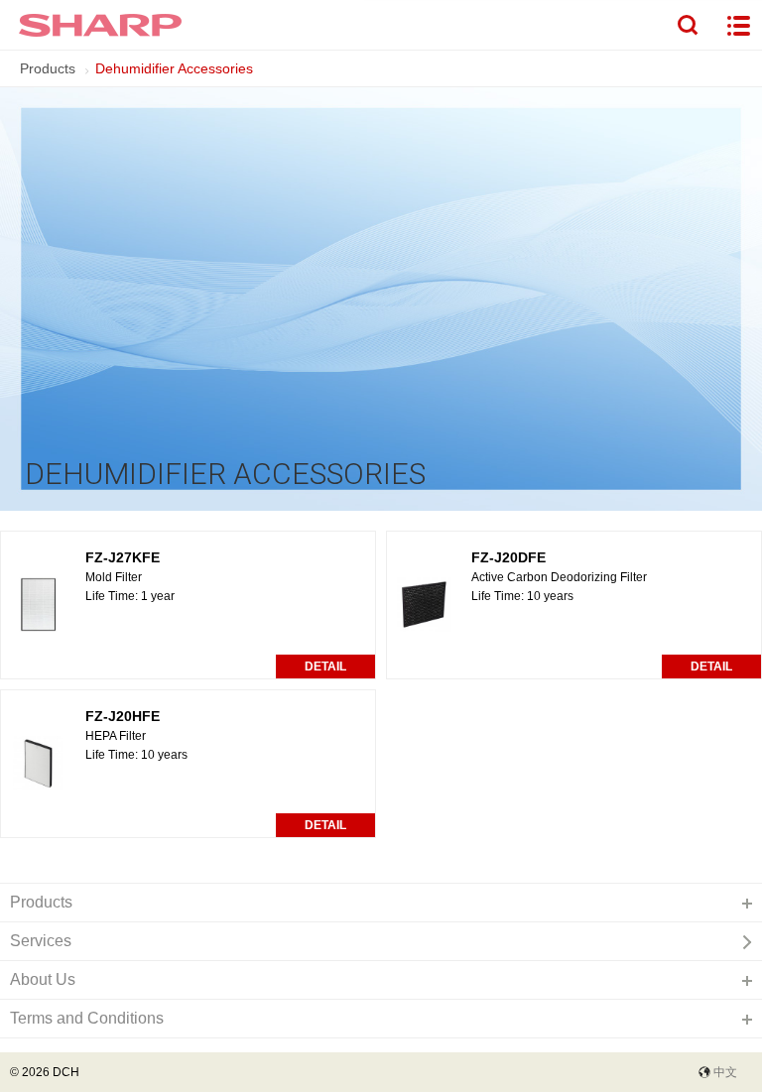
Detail (325, 666)
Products (47, 68)
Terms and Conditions (87, 1018)
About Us (42, 979)
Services (40, 940)
